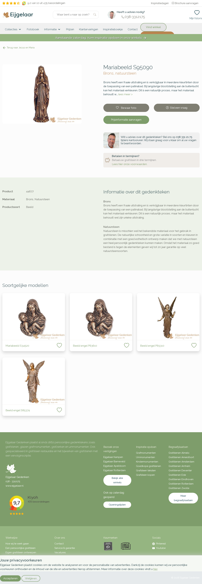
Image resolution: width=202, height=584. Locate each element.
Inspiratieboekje (113, 29)
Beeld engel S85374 (18, 410)
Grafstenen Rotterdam (181, 483)
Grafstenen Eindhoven (181, 479)
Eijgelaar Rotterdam (114, 470)
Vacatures (60, 552)
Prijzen (70, 29)
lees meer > (125, 94)
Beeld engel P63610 (85, 345)
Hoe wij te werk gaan (17, 543)
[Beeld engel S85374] (33, 381)
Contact (133, 29)
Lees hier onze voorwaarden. (129, 164)
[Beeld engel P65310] (168, 316)
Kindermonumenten (147, 461)
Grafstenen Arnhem (179, 466)
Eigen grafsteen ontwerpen (21, 552)
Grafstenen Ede (177, 475)
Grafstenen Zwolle (179, 488)
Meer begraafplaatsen (183, 498)
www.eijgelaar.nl (15, 485)
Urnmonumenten (145, 457)
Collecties (13, 29)
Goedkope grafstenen (148, 466)
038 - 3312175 (13, 481)
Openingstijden (117, 504)
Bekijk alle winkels (117, 480)
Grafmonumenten (146, 452)
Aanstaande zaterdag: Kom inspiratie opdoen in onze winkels (101, 38)
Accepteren (10, 578)
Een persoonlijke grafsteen (21, 548)
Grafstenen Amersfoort (181, 457)
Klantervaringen (88, 29)
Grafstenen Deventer (180, 470)
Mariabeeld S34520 (17, 345)
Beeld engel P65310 (152, 345)
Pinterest (161, 543)
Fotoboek (33, 29)
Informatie (52, 29)
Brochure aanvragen (186, 3)
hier (155, 569)
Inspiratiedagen (160, 3)
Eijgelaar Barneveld (114, 461)
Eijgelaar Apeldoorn (114, 466)
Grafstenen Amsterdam (181, 461)
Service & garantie (64, 548)
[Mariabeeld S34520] (33, 316)
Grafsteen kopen (145, 475)
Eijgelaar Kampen (113, 457)
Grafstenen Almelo (179, 452)
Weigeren (31, 578)
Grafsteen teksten (146, 470)
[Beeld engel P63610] (101, 316)
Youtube (161, 548)
